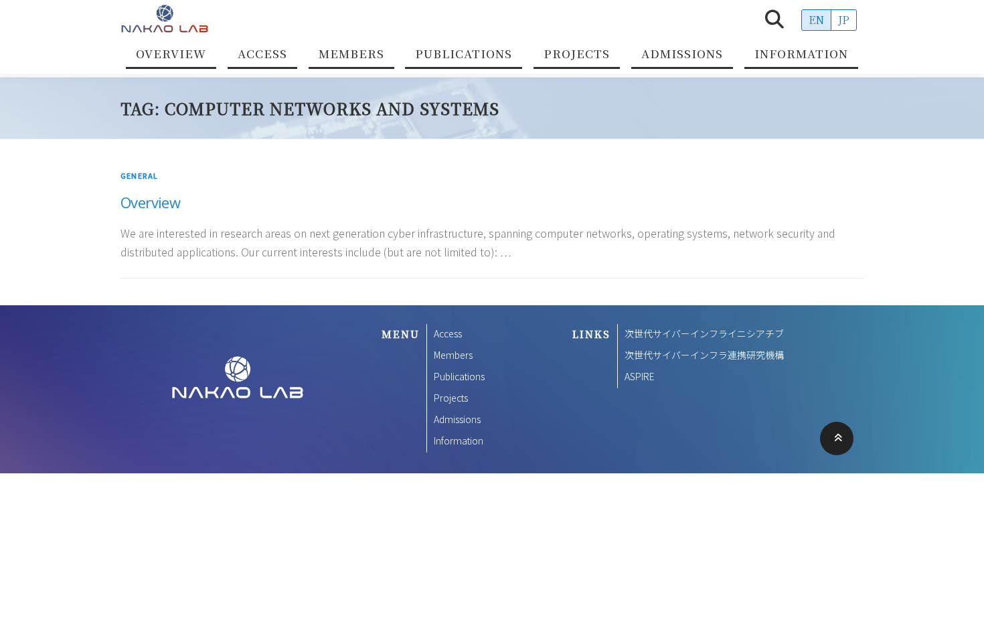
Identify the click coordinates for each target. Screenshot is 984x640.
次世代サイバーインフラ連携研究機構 (704, 355)
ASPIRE (640, 376)
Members (351, 53)
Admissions (682, 53)
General (139, 175)
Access (262, 53)
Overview (171, 53)
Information (801, 53)
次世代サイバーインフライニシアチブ (704, 333)
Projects (577, 53)
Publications (463, 53)
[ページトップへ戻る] (837, 439)
